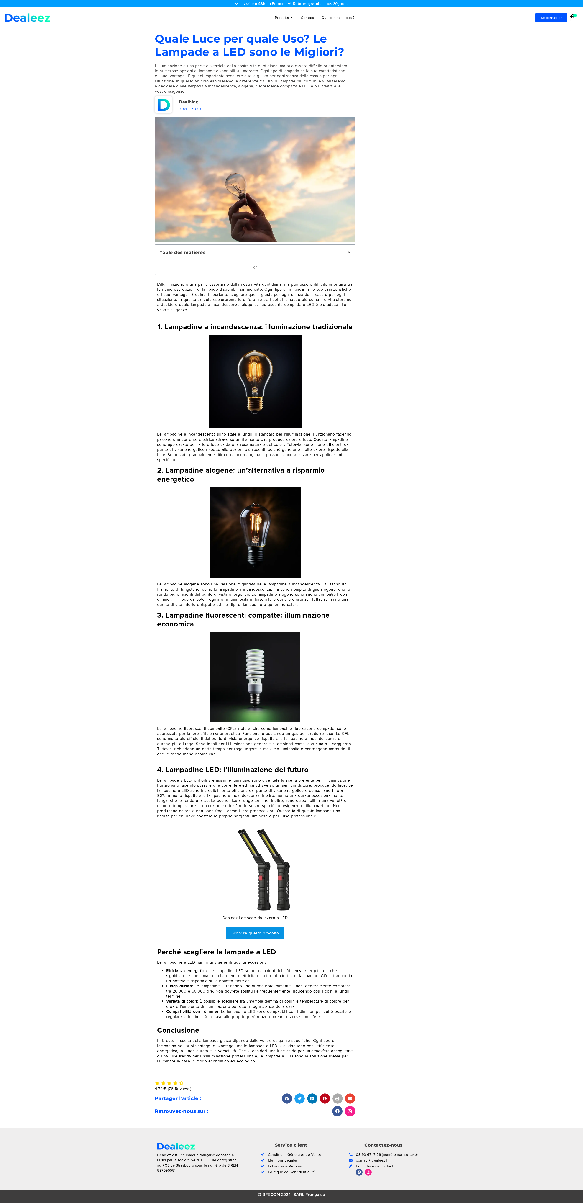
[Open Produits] (292, 17)
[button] (349, 252)
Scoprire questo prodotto (255, 933)
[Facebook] (337, 1111)
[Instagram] (350, 1111)
